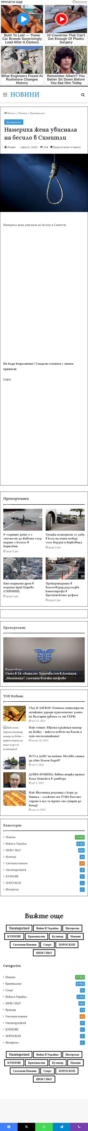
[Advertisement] (44, 313)
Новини (22, 113)
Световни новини (17, 863)
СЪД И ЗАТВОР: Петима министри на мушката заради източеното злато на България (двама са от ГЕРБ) (56, 712)
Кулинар (11, 856)
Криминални (37, 113)
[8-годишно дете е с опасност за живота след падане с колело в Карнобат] (22, 520)
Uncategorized (16, 869)
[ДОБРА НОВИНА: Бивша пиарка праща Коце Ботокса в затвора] (14, 780)
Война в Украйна (16, 843)
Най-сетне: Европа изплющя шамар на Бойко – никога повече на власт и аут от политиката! (55, 732)
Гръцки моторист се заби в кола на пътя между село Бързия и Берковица (65, 538)
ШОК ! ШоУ (13, 850)
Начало (11, 113)
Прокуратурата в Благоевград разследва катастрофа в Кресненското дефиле (62, 589)
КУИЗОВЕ (12, 876)
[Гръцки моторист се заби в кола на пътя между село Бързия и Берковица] (65, 520)
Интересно (12, 889)
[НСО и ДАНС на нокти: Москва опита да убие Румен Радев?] (14, 761)
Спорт (47, 944)
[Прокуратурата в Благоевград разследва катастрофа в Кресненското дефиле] (65, 568)
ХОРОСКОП (13, 882)
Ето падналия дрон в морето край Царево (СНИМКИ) (18, 587)
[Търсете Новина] (83, 96)
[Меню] (5, 96)
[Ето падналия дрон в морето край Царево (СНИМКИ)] (22, 568)
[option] (44, 659)
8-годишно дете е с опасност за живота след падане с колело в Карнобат (22, 540)
